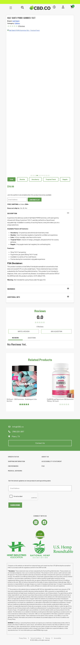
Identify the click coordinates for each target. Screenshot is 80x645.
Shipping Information (16, 461)
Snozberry (35, 179)
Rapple (65, 179)
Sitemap (47, 638)
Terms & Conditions (36, 638)
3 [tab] (35, 175)
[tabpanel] (40, 102)
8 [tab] (44, 175)
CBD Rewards (13, 466)
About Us (45, 457)
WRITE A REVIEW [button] (23, 331)
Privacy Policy (23, 638)
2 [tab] (33, 175)
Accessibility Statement (52, 461)
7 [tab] (42, 175)
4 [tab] (37, 175)
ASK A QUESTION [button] (56, 331)
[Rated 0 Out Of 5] (64, 404)
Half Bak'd (15, 21)
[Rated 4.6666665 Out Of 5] (24, 404)
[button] (39, 213)
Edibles (17, 23)
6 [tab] (40, 175)
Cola (11, 179)
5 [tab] (39, 175)
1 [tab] (31, 175)
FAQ (43, 466)
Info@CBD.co (18, 426)
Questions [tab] (32, 338)
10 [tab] (48, 175)
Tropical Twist (51, 179)
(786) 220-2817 (18, 431)
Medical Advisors (15, 471)
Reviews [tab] (15, 338)
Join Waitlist (34, 200)
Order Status (13, 457)
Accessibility (57, 638)
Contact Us (40, 443)
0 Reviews (21, 26)
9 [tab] (46, 175)
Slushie (22, 179)
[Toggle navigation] (11, 8)
